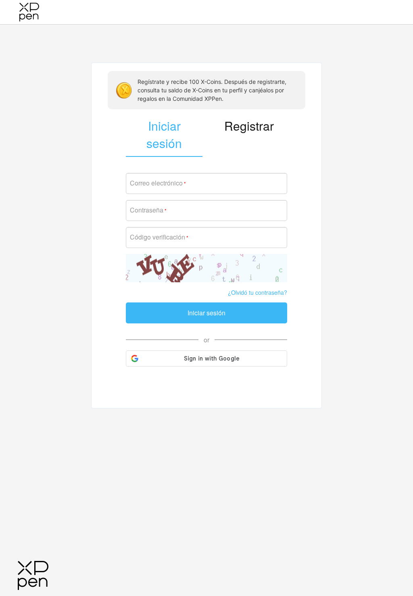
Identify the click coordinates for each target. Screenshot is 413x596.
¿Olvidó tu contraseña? (257, 292)
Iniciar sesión (206, 312)
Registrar (249, 125)
